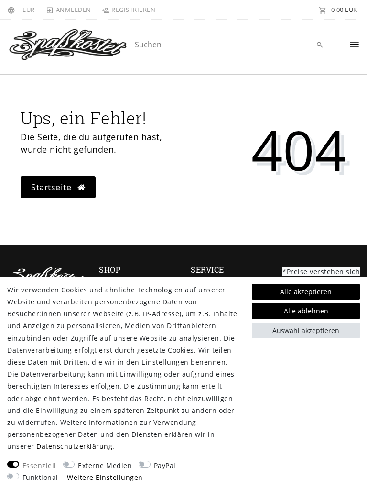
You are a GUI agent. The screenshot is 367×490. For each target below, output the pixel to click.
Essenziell (39, 465)
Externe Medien (105, 465)
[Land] (12, 9)
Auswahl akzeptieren (305, 330)
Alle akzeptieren (306, 291)
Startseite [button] (52, 187)
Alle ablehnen (306, 310)
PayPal (165, 465)
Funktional (40, 477)
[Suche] (320, 45)
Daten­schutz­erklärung (74, 446)
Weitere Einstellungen (105, 477)
